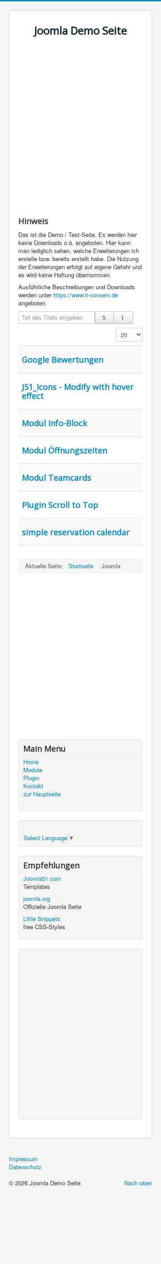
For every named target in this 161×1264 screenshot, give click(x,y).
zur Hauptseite (42, 794)
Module (32, 770)
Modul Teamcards (56, 477)
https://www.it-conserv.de (85, 295)
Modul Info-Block (54, 423)
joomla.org (36, 898)
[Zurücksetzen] (123, 317)
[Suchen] (104, 317)
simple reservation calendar (76, 532)
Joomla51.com (42, 878)
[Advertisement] (80, 130)
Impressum (23, 1159)
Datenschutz (25, 1167)
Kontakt (33, 786)
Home (30, 762)
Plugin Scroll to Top (60, 504)
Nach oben (138, 1183)
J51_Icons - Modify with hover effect (78, 391)
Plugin (31, 778)
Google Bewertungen (62, 359)
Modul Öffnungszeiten (64, 450)
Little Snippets (41, 918)
